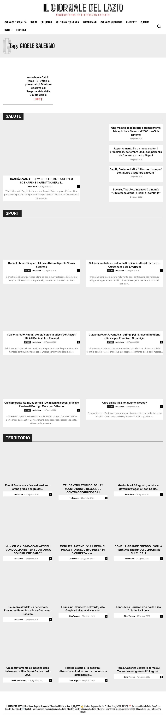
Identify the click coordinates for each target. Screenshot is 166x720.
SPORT (38, 99)
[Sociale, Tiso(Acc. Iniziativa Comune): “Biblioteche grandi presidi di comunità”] (97, 194)
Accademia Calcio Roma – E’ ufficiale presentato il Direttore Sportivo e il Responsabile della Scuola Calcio (38, 86)
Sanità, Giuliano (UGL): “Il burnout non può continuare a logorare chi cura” (136, 170)
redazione (32, 186)
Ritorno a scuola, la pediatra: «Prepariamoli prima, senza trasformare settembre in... (83, 671)
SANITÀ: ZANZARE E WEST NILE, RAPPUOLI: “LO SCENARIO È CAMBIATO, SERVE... (41, 180)
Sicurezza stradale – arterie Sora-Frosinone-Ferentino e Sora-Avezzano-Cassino (27, 610)
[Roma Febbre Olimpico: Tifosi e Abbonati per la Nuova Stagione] (41, 240)
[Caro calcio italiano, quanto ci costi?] (124, 380)
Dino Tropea (74, 616)
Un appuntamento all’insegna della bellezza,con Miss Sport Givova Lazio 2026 (27, 671)
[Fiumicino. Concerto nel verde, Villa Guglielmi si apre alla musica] (83, 585)
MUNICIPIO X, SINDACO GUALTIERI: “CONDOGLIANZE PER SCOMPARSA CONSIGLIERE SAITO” (28, 549)
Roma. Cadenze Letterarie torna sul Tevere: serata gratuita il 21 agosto (138, 669)
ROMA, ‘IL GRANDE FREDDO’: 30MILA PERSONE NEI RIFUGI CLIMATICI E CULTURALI (138, 549)
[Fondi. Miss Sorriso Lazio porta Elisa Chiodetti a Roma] (138, 585)
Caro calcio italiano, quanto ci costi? (124, 402)
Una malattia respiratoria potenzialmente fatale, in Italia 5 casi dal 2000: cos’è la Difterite (136, 131)
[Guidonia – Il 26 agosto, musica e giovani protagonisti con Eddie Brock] (138, 464)
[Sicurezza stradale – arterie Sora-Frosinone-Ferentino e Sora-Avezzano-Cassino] (27, 585)
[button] (159, 26)
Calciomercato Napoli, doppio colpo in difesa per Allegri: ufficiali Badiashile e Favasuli (41, 336)
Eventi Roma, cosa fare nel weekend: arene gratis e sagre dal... (27, 487)
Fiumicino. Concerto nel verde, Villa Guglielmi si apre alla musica (83, 608)
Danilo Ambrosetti (19, 680)
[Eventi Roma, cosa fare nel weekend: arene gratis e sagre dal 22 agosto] (27, 464)
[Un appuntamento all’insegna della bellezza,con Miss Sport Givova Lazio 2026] (27, 646)
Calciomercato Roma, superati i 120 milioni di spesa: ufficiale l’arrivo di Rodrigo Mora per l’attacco (41, 404)
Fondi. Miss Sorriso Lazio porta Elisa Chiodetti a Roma (138, 608)
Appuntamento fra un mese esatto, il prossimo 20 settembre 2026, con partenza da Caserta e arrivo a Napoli (136, 152)
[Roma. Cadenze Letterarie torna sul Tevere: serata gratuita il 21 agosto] (138, 646)
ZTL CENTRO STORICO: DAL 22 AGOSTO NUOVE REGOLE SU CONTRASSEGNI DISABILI (83, 489)
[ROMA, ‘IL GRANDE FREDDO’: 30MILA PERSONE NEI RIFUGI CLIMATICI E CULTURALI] (138, 524)
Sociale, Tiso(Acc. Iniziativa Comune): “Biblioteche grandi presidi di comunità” (136, 191)
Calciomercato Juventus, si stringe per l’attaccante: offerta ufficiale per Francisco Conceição (124, 336)
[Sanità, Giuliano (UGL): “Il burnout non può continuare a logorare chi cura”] (97, 174)
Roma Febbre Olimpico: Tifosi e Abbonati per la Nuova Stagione (41, 264)
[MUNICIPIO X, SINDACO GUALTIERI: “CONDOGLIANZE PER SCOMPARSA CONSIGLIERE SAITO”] (27, 524)
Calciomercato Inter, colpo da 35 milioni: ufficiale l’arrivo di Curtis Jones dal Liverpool (124, 264)
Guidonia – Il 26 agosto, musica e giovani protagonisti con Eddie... (138, 487)
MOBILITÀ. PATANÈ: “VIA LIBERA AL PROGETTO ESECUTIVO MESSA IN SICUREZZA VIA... (83, 549)
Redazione (129, 494)
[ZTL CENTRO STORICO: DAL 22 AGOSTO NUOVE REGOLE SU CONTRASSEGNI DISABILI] (83, 464)
